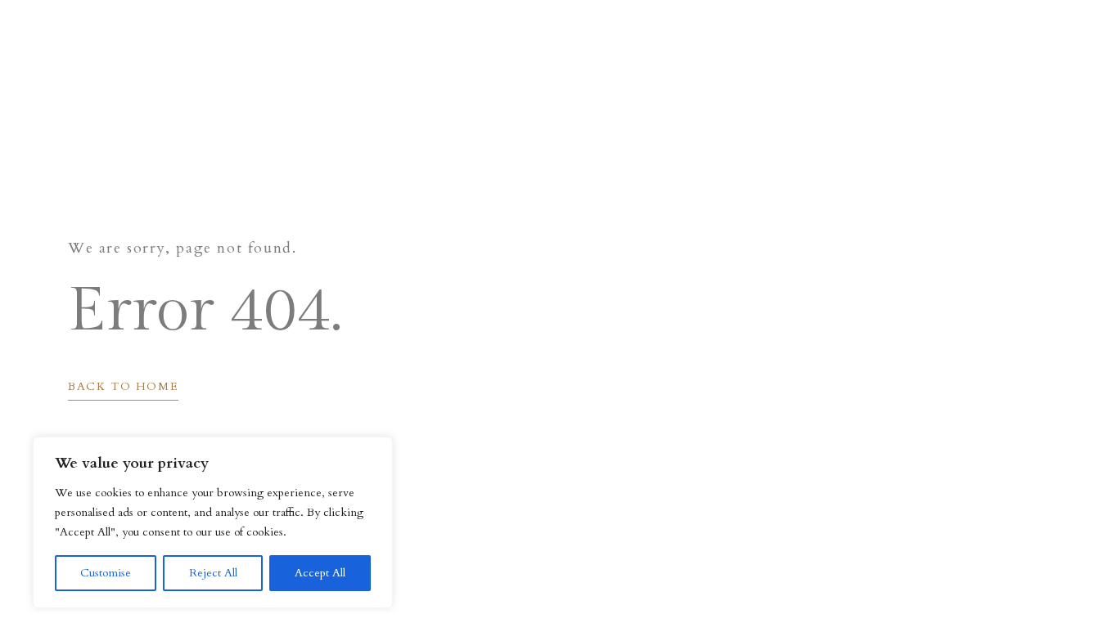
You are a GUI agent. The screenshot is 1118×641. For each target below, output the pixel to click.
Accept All (320, 572)
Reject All (213, 572)
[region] (213, 522)
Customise (105, 572)
